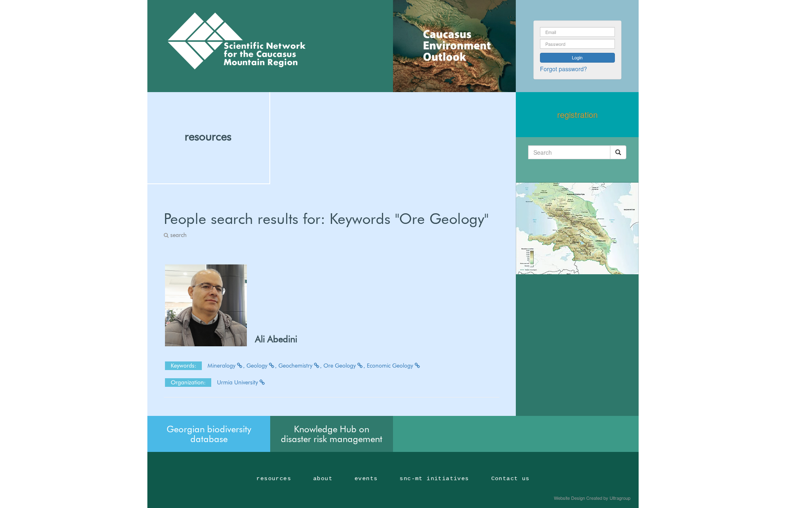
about (322, 478)
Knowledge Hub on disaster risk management (331, 434)
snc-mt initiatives (434, 478)
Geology (257, 365)
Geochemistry (296, 365)
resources (208, 136)
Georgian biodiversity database (209, 434)
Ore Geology (340, 365)
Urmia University (238, 382)
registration (577, 114)
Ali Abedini (276, 339)
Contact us (510, 478)
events (366, 478)
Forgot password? (563, 69)
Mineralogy (222, 365)
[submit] (618, 152)
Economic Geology (391, 365)
